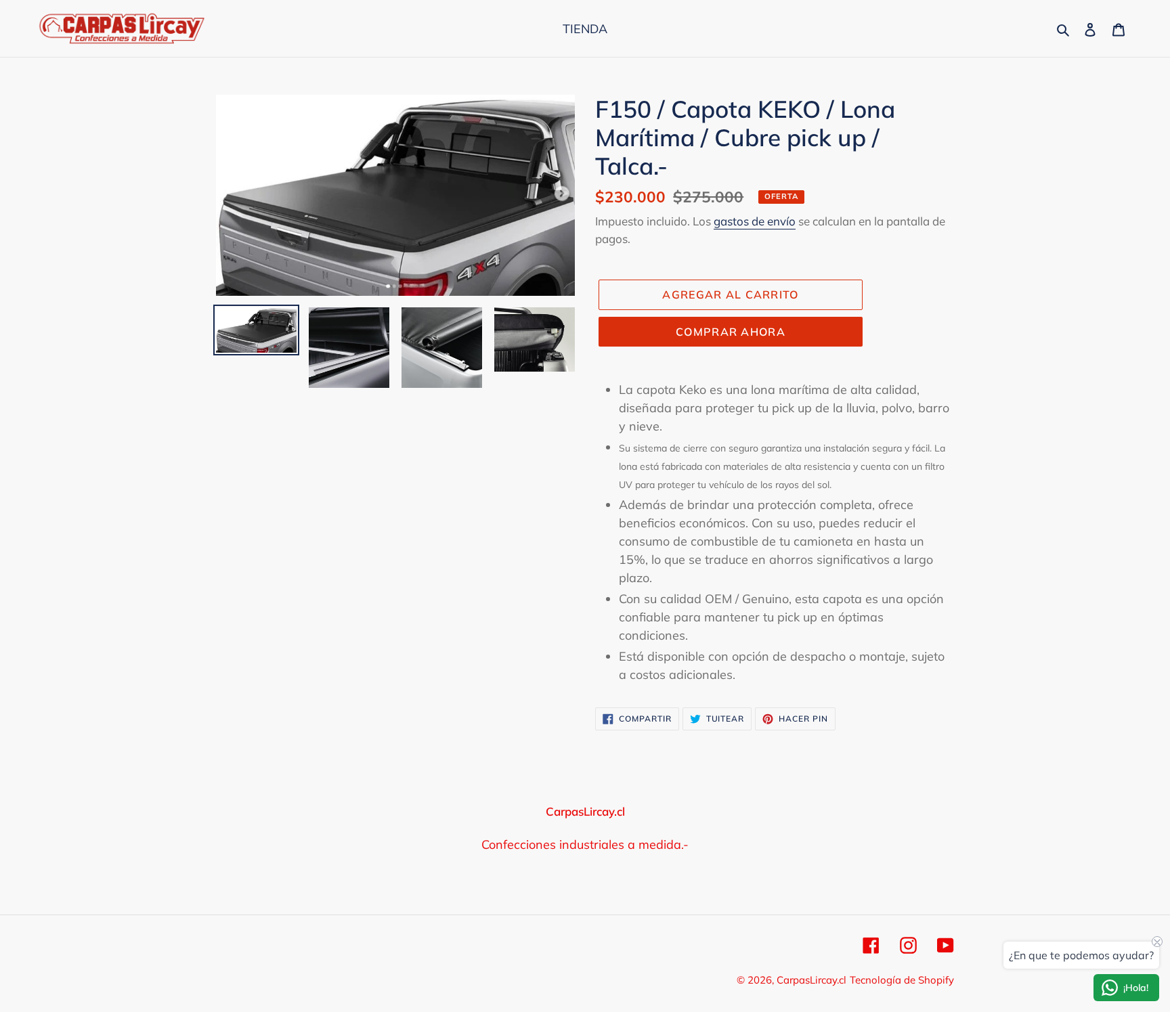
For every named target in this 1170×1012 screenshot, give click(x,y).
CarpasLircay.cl (811, 979)
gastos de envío (755, 221)
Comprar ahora (730, 331)
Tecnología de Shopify (902, 979)
